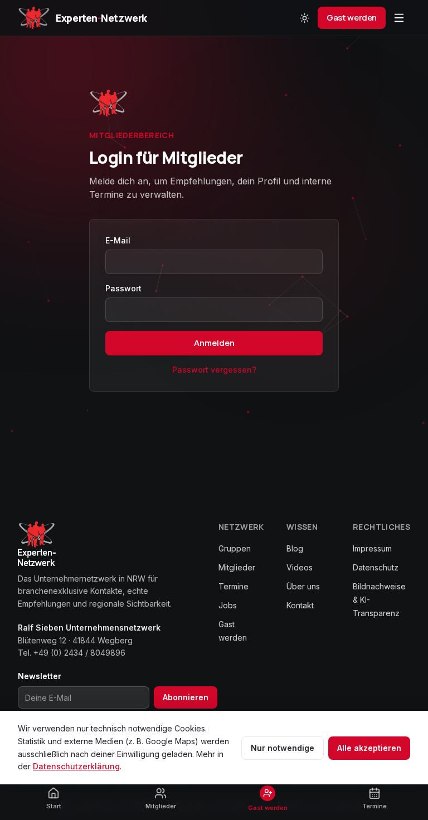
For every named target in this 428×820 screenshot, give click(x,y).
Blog (294, 548)
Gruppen (234, 548)
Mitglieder (236, 567)
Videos (299, 567)
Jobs (227, 605)
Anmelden (214, 343)
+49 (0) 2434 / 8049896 (79, 652)
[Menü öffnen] (399, 18)
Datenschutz (375, 567)
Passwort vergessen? (214, 369)
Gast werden (352, 17)
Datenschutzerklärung (76, 766)
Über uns (303, 586)
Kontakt (300, 605)
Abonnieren (185, 697)
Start (53, 806)
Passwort (123, 288)
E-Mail (117, 240)
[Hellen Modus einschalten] (304, 18)
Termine (233, 586)
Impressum (372, 548)
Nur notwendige (282, 748)
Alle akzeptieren (369, 748)
